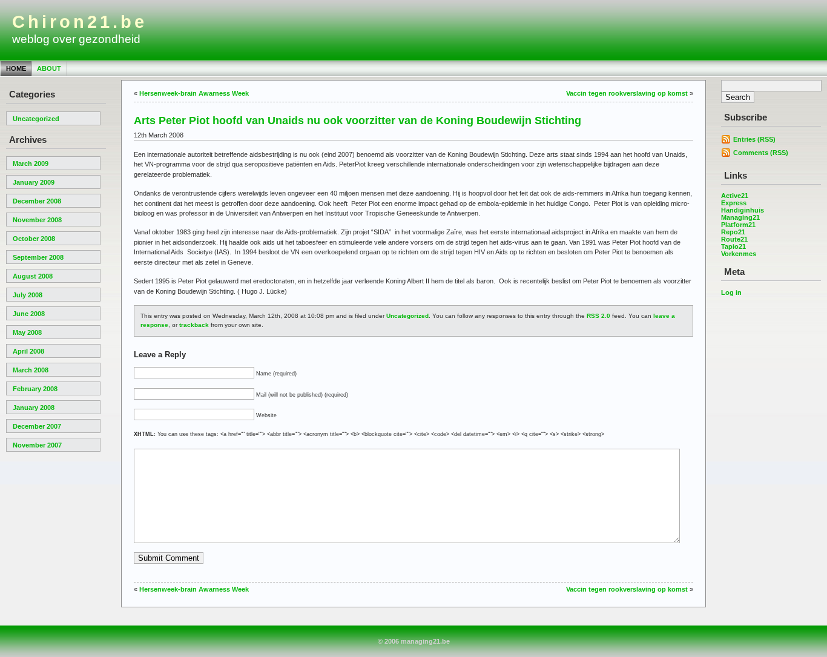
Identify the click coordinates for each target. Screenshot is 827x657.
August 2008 (33, 276)
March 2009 (30, 163)
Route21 (734, 239)
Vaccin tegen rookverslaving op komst (627, 93)
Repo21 (733, 232)
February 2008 (35, 388)
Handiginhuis (742, 210)
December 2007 (37, 426)
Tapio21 (733, 246)
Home (16, 68)
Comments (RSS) (760, 152)
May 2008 (27, 332)
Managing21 (740, 217)
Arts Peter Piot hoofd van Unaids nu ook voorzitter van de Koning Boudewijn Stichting (357, 120)
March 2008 (30, 370)
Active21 (734, 195)
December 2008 (37, 201)
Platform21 (738, 224)
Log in (731, 292)
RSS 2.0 (598, 315)
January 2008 (33, 407)
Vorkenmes (738, 253)
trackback (194, 325)
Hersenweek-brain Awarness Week (194, 93)
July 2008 (27, 295)
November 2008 (37, 219)
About (49, 68)
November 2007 (37, 445)
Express (733, 202)
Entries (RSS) (754, 139)
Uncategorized (36, 118)
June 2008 (29, 313)
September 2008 (38, 257)
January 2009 (33, 182)
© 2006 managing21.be (414, 641)
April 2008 (28, 351)
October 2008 (34, 238)
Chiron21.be (79, 21)
